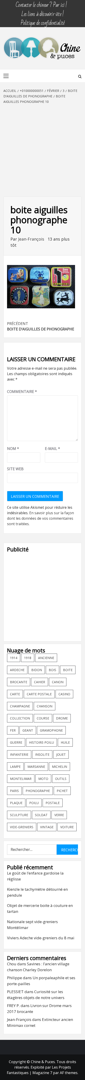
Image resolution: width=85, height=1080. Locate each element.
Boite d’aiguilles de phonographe (40, 326)
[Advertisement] (42, 149)
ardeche (17, 670)
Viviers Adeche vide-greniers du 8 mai (40, 937)
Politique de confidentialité (43, 21)
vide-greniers (21, 827)
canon (57, 682)
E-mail (52, 448)
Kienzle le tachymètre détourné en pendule (37, 892)
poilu (34, 803)
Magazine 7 (42, 1072)
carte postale (39, 694)
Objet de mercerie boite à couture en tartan (40, 908)
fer (13, 730)
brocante (18, 682)
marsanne (36, 766)
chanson (44, 706)
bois (52, 670)
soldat (41, 815)
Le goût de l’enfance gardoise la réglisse (35, 876)
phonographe (38, 791)
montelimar (21, 778)
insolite (42, 754)
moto (43, 778)
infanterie (19, 754)
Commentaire (22, 391)
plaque (16, 803)
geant (27, 730)
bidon (36, 670)
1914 (13, 658)
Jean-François (31, 239)
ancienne (46, 658)
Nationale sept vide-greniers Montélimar (32, 924)
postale (53, 803)
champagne (20, 706)
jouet (61, 754)
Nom (13, 448)
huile (65, 742)
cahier (39, 682)
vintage (46, 827)
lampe (15, 766)
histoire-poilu (41, 742)
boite (68, 670)
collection (20, 718)
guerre (16, 742)
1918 (27, 658)
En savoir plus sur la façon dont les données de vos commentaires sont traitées (40, 518)
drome (62, 718)
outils (60, 778)
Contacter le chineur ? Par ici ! (41, 3)
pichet (62, 791)
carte (15, 694)
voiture (67, 827)
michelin (59, 766)
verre (59, 815)
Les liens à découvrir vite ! (42, 12)
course (43, 718)
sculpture (19, 815)
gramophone (51, 730)
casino (64, 694)
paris (14, 791)
